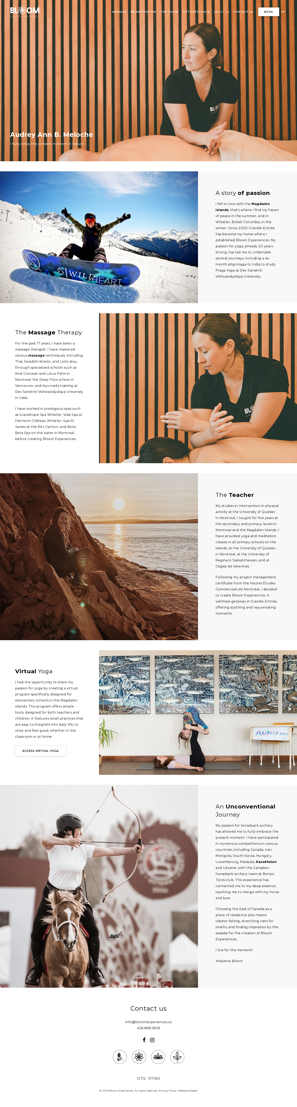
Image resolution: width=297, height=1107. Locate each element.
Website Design (188, 1090)
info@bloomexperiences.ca (148, 1022)
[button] (40, 751)
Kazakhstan (266, 862)
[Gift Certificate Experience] (177, 1066)
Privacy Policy (168, 1090)
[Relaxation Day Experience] (138, 1066)
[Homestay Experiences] (158, 1066)
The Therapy (48, 332)
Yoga (34, 671)
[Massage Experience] (119, 1066)
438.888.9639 (148, 1028)
